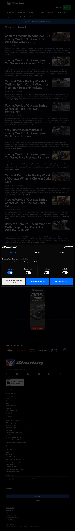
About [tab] (62, 252)
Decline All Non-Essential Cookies (14, 281)
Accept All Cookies (61, 281)
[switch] (28, 272)
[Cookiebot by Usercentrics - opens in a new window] (65, 247)
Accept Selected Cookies (37, 281)
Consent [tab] (13, 252)
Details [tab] (37, 252)
